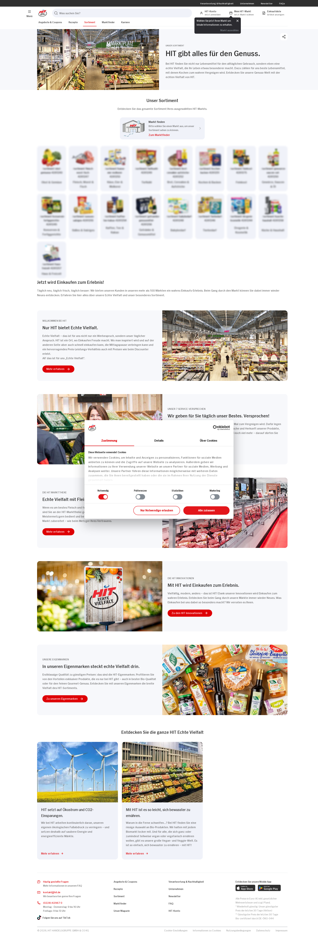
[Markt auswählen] (162, 212)
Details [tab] (159, 440)
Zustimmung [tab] (109, 440)
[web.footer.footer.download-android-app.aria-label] (269, 888)
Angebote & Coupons (50, 21)
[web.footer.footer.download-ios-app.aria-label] (245, 888)
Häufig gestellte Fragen (56, 881)
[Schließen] (237, 21)
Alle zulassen (206, 510)
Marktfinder (108, 21)
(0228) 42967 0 (52, 902)
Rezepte (73, 21)
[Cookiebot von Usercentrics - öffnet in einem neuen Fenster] (215, 427)
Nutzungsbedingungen (238, 930)
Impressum (281, 930)
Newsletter (267, 3)
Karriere (125, 21)
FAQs (282, 3)
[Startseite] (42, 13)
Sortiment (89, 21)
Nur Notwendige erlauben (156, 510)
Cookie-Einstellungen (175, 930)
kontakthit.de (51, 892)
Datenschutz (263, 930)
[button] (171, 135)
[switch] (140, 497)
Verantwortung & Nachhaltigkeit (217, 3)
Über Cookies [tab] (208, 440)
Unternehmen (247, 3)
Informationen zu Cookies (207, 930)
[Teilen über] (284, 36)
